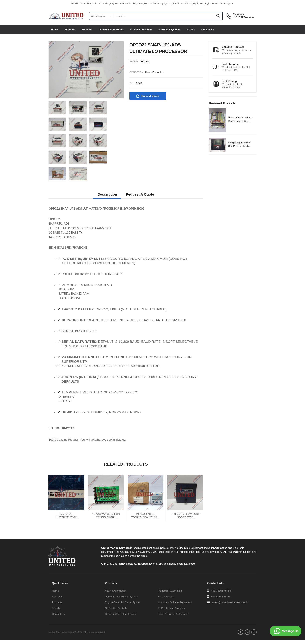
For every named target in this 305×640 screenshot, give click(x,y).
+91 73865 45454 (221, 590)
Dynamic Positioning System (121, 596)
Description (107, 194)
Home (54, 29)
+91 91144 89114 (221, 596)
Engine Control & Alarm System (123, 602)
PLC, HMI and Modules (171, 608)
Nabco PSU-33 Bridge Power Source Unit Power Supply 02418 (240, 121)
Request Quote (150, 96)
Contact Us (207, 29)
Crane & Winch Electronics (120, 613)
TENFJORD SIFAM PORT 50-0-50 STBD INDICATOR (185, 517)
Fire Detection (166, 596)
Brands (191, 29)
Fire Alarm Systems (169, 29)
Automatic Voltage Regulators (175, 602)
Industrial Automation (111, 29)
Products (87, 29)
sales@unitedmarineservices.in (230, 602)
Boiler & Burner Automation (173, 613)
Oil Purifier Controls (116, 608)
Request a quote (140, 194)
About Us (69, 29)
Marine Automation (141, 29)
